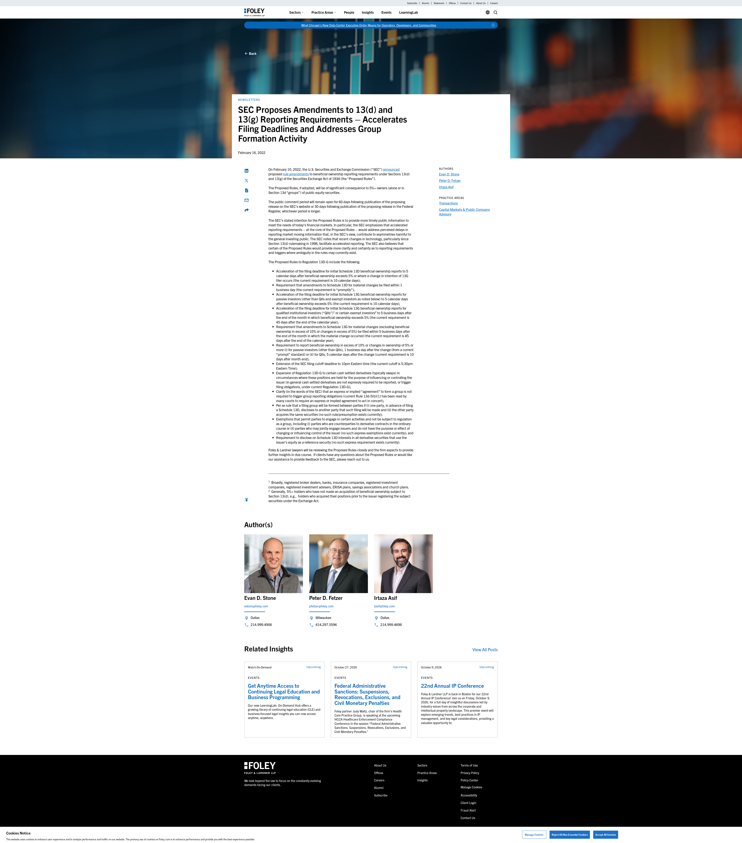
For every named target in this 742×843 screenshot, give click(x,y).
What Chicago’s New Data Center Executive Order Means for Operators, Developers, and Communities (368, 25)
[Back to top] (246, 500)
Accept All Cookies (605, 834)
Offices (452, 3)
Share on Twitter (246, 180)
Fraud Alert (468, 810)
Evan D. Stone (449, 174)
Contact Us (465, 3)
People (349, 12)
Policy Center (469, 780)
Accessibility (469, 795)
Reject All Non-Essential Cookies (570, 834)
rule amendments (296, 174)
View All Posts (485, 649)
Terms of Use (469, 765)
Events (386, 12)
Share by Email (246, 200)
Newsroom (439, 3)
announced (391, 169)
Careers (494, 3)
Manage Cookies (534, 834)
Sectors (295, 12)
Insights (368, 12)
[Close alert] (493, 25)
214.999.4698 (391, 624)
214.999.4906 (261, 624)
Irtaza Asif (446, 187)
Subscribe (412, 3)
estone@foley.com (256, 606)
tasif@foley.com (384, 606)
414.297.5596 (326, 624)
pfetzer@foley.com (321, 606)
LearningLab (408, 12)
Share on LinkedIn (246, 170)
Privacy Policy (470, 773)
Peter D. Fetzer (450, 180)
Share (246, 210)
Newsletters (249, 99)
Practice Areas (322, 12)
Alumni (425, 3)
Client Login (468, 803)
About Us (481, 3)
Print (246, 190)
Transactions (448, 203)
